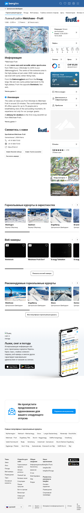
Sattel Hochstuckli (12, 442)
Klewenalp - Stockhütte (68, 433)
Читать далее (10, 91)
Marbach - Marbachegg (26, 433)
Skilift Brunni (62, 446)
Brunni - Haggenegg (40, 438)
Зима (6, 462)
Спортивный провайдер (47, 494)
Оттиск (69, 506)
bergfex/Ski (47, 468)
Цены (62, 13)
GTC (29, 506)
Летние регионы (20, 471)
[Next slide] (77, 205)
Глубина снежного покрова (49, 13)
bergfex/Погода (48, 471)
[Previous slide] (72, 205)
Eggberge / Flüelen (12, 446)
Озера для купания (21, 497)
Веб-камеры (34, 13)
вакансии (33, 470)
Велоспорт (21, 492)
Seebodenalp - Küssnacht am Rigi (43, 446)
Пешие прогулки (21, 485)
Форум (32, 482)
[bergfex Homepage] (12, 3)
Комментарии (70, 13)
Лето (6, 465)
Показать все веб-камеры (42, 273)
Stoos (39, 433)
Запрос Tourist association (33, 152)
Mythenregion (10, 433)
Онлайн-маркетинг (46, 485)
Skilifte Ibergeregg (55, 438)
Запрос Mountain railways (14, 152)
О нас (32, 473)
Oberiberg (68, 438)
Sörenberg (31, 442)
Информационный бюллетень (35, 466)
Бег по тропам (22, 489)
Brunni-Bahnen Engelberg (65, 442)
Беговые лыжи (22, 478)
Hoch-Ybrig (25, 446)
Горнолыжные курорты (22, 466)
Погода (26, 13)
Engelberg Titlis (25, 438)
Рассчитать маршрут (12, 156)
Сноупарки (21, 481)
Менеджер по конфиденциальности (53, 506)
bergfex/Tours (47, 464)
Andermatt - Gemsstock (45, 442)
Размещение (9, 475)
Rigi (70, 446)
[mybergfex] (73, 3)
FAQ (31, 479)
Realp (23, 442)
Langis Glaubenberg (50, 433)
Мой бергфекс (35, 476)
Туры (6, 478)
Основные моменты (8, 482)
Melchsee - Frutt (11, 438)
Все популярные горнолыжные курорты (42, 315)
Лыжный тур (22, 475)
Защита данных (37, 507)
